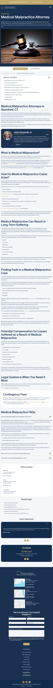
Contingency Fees (8, 97)
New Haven (5, 470)
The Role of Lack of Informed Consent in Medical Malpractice (16, 513)
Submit (26, 644)
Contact (3, 388)
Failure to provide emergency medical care (11, 208)
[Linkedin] (26, 682)
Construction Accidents (26, 652)
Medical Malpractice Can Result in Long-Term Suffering (16, 87)
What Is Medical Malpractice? (10, 82)
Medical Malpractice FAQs (10, 99)
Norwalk (27, 590)
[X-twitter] (30, 682)
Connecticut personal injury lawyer (34, 402)
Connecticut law (31, 422)
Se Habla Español (26, 675)
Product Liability (26, 664)
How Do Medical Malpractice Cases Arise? (13, 85)
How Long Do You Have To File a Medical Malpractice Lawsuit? (16, 509)
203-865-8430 (27, 403)
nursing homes (32, 298)
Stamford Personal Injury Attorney (10, 73)
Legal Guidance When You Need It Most (13, 94)
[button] (50, 6)
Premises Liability (26, 669)
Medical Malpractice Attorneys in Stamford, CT (14, 80)
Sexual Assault (26, 659)
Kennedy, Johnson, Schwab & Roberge (41, 23)
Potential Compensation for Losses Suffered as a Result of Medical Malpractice (21, 92)
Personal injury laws (12, 163)
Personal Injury (26, 657)
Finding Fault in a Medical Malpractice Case (13, 90)
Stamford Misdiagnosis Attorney (10, 507)
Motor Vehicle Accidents (26, 666)
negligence (27, 310)
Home (2, 73)
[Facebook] (23, 682)
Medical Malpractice (26, 654)
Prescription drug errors (7, 194)
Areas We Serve (26, 672)
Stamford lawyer (29, 167)
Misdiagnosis (5, 196)
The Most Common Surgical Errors (11, 511)
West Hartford (6, 489)
